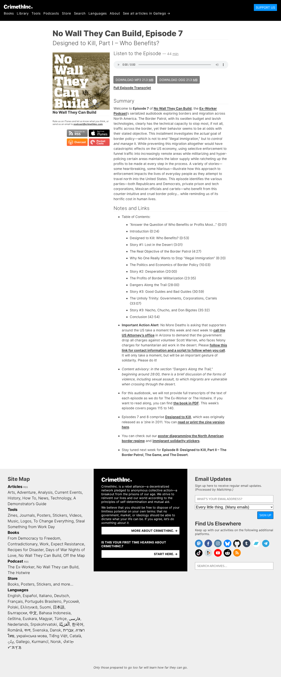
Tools (36, 13)
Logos (25, 521)
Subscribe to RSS (77, 133)
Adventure (26, 492)
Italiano (45, 595)
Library (23, 13)
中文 (33, 613)
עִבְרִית (68, 630)
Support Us (265, 7)
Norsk (55, 641)
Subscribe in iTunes (99, 133)
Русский (71, 601)
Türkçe (60, 618)
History (14, 498)
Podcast (15, 561)
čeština (14, 618)
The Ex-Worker (21, 567)
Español (30, 595)
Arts (11, 492)
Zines (12, 515)
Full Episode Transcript (132, 88)
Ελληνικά (28, 607)
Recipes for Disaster (26, 549)
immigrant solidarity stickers (176, 441)
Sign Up (265, 515)
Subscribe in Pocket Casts (99, 142)
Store (66, 13)
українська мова (31, 636)
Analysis (45, 492)
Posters (43, 515)
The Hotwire (19, 572)
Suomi (45, 607)
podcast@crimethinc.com (88, 124)
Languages (98, 13)
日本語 (58, 607)
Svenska (40, 630)
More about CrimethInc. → (154, 531)
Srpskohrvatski (43, 624)
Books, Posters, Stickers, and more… (40, 584)
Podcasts (51, 13)
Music (13, 521)
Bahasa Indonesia (55, 613)
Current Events (68, 492)
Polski (13, 607)
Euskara (30, 618)
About (115, 13)
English (14, 595)
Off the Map (74, 555)
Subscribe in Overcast (77, 142)
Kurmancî (40, 641)
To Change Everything (53, 521)
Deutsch (61, 595)
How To (29, 498)
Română (15, 630)
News (43, 498)
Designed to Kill (178, 417)
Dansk (55, 630)
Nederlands (18, 624)
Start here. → (166, 554)
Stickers (60, 515)
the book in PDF (186, 403)
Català (75, 636)
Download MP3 (134, 80)
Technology (60, 498)
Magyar (45, 618)
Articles (15, 486)
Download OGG (178, 80)
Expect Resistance (67, 544)
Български (17, 613)
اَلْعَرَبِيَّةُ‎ (64, 624)
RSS (25, 487)
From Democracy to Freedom (34, 538)
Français (15, 601)
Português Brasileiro (43, 601)
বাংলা (27, 630)
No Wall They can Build (57, 567)
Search (80, 13)
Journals (27, 515)
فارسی (74, 618)
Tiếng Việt (58, 636)
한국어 (77, 624)
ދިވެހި (11, 641)
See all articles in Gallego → (147, 13)
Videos (75, 515)
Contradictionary (22, 544)
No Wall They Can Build (173, 108)
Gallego (23, 641)
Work (44, 544)
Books (9, 13)
